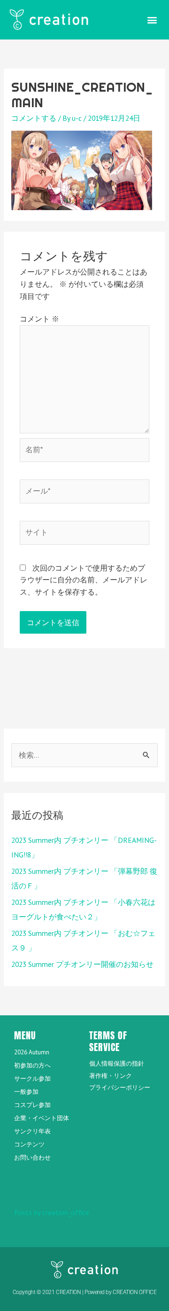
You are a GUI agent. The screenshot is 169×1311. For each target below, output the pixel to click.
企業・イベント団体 (41, 1118)
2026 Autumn (31, 1052)
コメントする (33, 118)
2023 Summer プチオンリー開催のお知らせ (82, 964)
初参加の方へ (32, 1065)
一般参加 (26, 1092)
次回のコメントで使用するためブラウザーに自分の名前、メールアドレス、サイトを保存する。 (83, 580)
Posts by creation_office (51, 1212)
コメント (39, 318)
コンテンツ (29, 1144)
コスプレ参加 (32, 1105)
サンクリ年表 (32, 1131)
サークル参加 (32, 1079)
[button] (152, 19)
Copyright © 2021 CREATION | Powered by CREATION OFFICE (85, 1292)
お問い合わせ (32, 1158)
